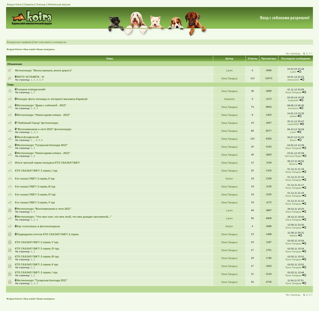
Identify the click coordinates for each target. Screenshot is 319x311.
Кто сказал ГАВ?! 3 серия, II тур (35, 178)
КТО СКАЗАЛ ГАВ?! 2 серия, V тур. (37, 242)
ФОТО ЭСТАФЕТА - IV (30, 76)
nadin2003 (293, 124)
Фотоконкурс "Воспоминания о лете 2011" (44, 208)
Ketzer (229, 178)
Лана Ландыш (229, 78)
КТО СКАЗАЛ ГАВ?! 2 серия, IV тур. (37, 248)
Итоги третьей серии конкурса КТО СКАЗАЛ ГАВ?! (47, 162)
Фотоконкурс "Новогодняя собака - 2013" (43, 114)
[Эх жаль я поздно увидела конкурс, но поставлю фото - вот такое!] (301, 108)
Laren (229, 70)
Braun (293, 140)
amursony (293, 108)
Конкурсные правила (19, 42)
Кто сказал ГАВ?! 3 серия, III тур (35, 186)
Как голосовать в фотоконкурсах (38, 226)
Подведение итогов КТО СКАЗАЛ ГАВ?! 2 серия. (48, 234)
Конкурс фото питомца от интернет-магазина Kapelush (52, 99)
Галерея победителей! (31, 89)
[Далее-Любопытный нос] (299, 140)
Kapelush (229, 99)
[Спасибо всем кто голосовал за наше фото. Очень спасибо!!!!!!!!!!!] (304, 156)
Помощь (41, 4)
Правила (28, 4)
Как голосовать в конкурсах (50, 42)
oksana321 (293, 79)
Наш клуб (28, 49)
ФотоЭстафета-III (28, 137)
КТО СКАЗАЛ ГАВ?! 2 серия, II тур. (37, 264)
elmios (293, 116)
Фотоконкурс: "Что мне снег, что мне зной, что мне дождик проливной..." (64, 216)
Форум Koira (14, 4)
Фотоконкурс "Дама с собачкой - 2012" (41, 105)
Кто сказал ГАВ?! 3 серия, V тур (35, 202)
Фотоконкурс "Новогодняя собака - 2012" (43, 153)
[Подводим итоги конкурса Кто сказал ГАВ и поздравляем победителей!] (304, 243)
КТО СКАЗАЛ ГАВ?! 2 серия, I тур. (36, 272)
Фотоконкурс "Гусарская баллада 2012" (42, 145)
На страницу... (294, 53)
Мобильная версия (59, 4)
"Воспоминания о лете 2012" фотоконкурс (44, 129)
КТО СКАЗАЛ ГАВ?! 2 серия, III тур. (37, 256)
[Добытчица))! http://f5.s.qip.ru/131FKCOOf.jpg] (302, 79)
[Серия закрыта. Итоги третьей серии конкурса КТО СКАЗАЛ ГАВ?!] (304, 172)
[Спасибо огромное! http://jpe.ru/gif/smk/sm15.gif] (300, 235)
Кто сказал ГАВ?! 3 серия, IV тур (35, 194)
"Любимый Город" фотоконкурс (37, 122)
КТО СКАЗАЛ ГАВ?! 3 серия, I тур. (36, 170)
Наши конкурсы (45, 49)
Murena (293, 164)
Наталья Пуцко (293, 156)
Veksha (293, 235)
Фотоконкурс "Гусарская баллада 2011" (42, 280)
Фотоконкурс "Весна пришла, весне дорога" (43, 70)
